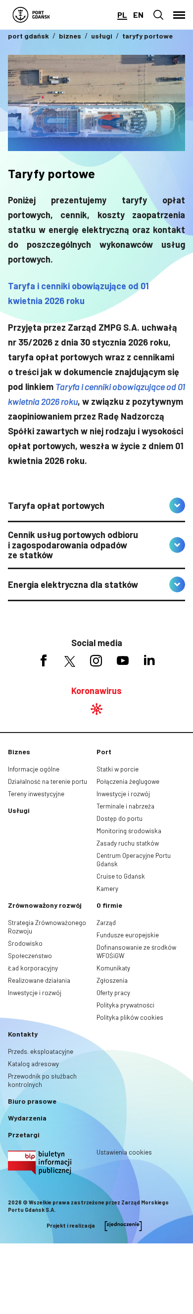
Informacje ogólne (33, 769)
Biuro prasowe (32, 1101)
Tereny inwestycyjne (36, 794)
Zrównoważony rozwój (45, 905)
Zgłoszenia (112, 980)
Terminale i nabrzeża (125, 806)
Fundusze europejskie (127, 935)
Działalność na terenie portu (47, 781)
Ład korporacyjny (33, 968)
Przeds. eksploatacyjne (40, 1051)
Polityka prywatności (125, 1005)
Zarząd (106, 923)
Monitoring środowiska (128, 831)
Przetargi (24, 1134)
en (138, 14)
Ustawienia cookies (124, 1152)
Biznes (19, 751)
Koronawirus (96, 690)
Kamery (107, 888)
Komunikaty (113, 968)
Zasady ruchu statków (127, 843)
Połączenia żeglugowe (127, 781)
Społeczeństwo (30, 956)
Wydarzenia (27, 1118)
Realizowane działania (39, 980)
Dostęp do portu (119, 818)
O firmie (109, 905)
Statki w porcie (117, 769)
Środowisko (25, 943)
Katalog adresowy (33, 1064)
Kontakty (23, 1034)
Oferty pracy (113, 993)
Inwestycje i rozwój (123, 794)
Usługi (19, 810)
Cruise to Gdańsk (120, 876)
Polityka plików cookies (129, 1017)
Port (103, 751)
